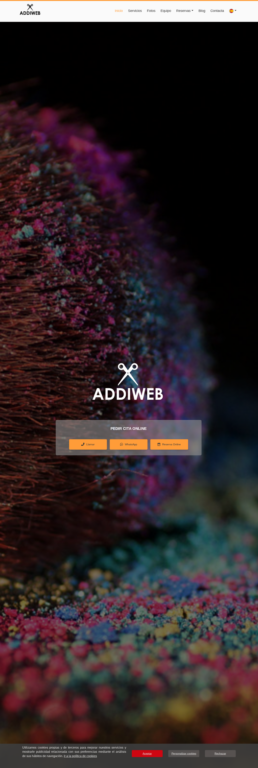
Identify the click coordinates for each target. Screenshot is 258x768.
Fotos (151, 11)
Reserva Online (171, 444)
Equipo (166, 11)
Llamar (90, 444)
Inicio (119, 11)
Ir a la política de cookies (80, 756)
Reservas (183, 11)
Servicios (135, 11)
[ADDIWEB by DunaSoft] (29, 8)
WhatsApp (131, 444)
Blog (202, 11)
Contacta (217, 11)
